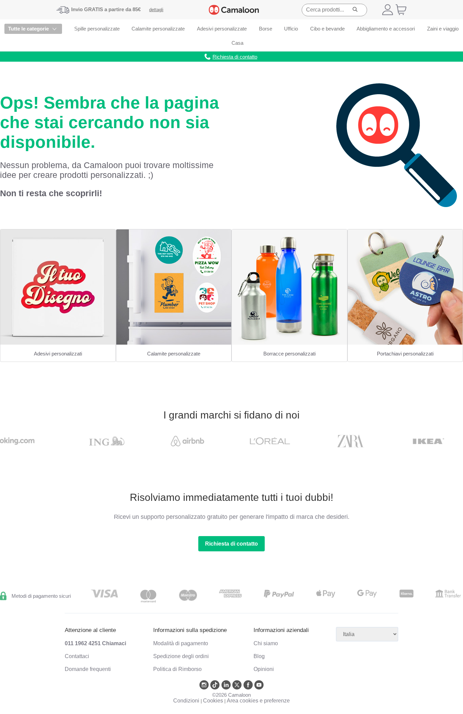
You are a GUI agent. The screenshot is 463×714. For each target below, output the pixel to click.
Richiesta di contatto (231, 544)
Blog (259, 656)
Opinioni (264, 669)
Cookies (213, 700)
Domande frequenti (88, 669)
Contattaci (77, 656)
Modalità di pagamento (180, 643)
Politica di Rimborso (177, 669)
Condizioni (186, 700)
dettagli (156, 9)
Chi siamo (266, 643)
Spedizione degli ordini (181, 656)
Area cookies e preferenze (258, 700)
